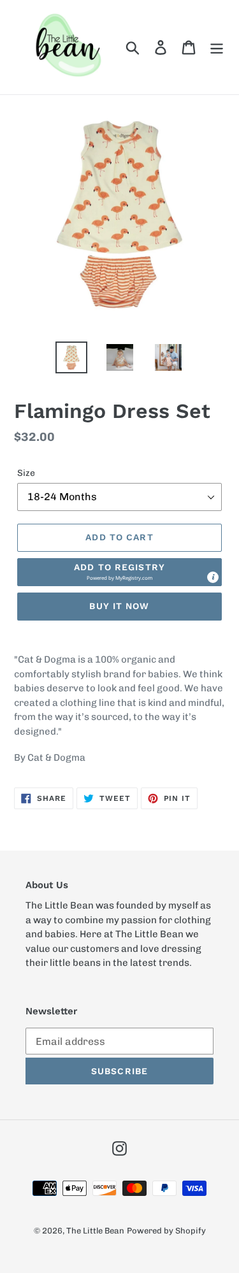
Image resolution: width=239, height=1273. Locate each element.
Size (26, 473)
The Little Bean (95, 1230)
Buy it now (119, 606)
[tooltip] (213, 577)
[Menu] (217, 47)
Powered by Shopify (166, 1230)
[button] (119, 572)
